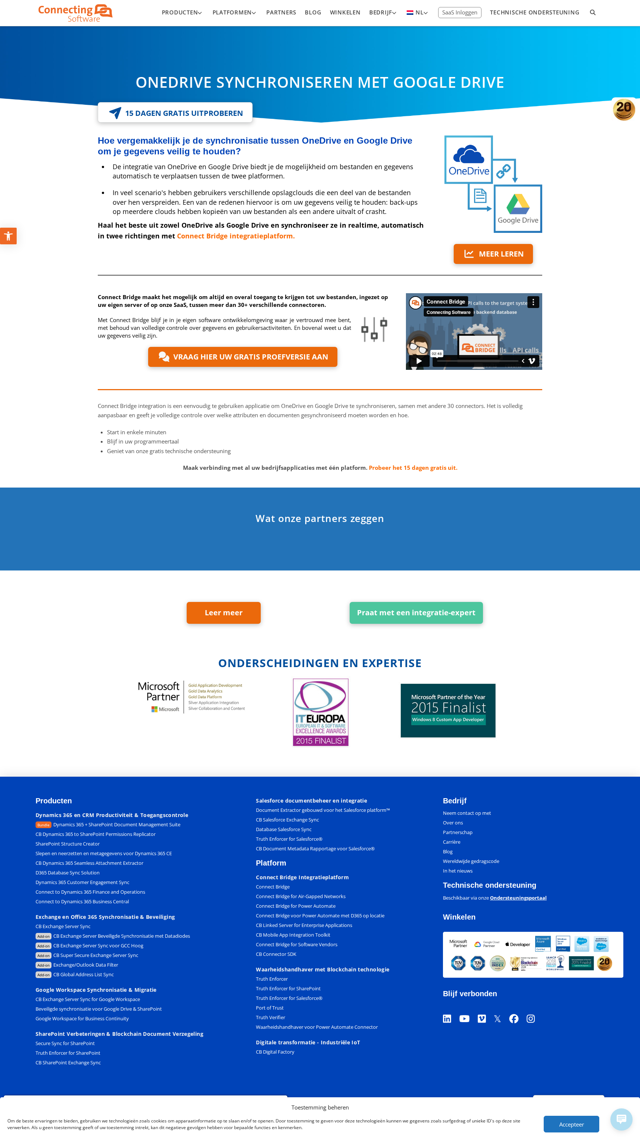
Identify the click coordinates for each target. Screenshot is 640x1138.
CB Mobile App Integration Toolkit (293, 934)
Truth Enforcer (272, 978)
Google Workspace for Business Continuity (82, 1018)
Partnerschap (458, 832)
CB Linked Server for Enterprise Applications (304, 925)
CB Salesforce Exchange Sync (287, 819)
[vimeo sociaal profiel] (486, 1009)
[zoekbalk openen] (593, 13)
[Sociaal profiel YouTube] (468, 1009)
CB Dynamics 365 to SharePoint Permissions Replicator (96, 834)
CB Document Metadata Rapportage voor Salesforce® (315, 848)
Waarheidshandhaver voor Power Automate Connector (317, 1027)
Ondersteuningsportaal (518, 897)
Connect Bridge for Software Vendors (296, 944)
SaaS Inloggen (459, 12)
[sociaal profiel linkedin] (451, 1009)
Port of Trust (270, 1007)
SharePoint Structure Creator (68, 843)
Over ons (453, 822)
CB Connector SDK (276, 954)
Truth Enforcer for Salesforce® (289, 839)
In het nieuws (458, 870)
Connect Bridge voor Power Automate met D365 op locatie (320, 915)
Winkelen (459, 917)
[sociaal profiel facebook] (518, 1009)
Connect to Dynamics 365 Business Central (83, 901)
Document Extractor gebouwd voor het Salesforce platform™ (323, 810)
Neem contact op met (467, 813)
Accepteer (571, 1124)
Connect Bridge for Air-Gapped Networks (301, 896)
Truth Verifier (270, 1017)
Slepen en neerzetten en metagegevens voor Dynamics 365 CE (104, 853)
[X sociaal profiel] (501, 1009)
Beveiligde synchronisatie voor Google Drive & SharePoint (99, 1008)
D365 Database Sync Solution (68, 872)
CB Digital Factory (275, 1051)
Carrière (451, 842)
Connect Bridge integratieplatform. (236, 235)
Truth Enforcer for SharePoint (68, 1053)
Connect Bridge (273, 886)
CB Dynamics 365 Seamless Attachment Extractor (89, 863)
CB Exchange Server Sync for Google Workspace (88, 999)
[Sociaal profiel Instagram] (535, 1009)
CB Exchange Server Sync (63, 926)
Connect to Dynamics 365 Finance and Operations (90, 891)
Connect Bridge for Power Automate (296, 906)
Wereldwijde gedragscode (471, 861)
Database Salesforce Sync (283, 829)
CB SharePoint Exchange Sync (68, 1062)
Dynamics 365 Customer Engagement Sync (82, 882)
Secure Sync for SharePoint (65, 1043)
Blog (448, 851)
